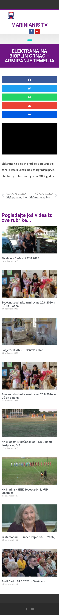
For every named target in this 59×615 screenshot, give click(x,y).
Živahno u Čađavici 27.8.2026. (21, 258)
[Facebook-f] (31, 31)
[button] (29, 39)
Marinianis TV (29, 25)
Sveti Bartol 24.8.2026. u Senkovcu (23, 581)
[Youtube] (37, 31)
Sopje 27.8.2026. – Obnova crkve (22, 350)
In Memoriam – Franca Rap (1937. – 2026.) (28, 537)
